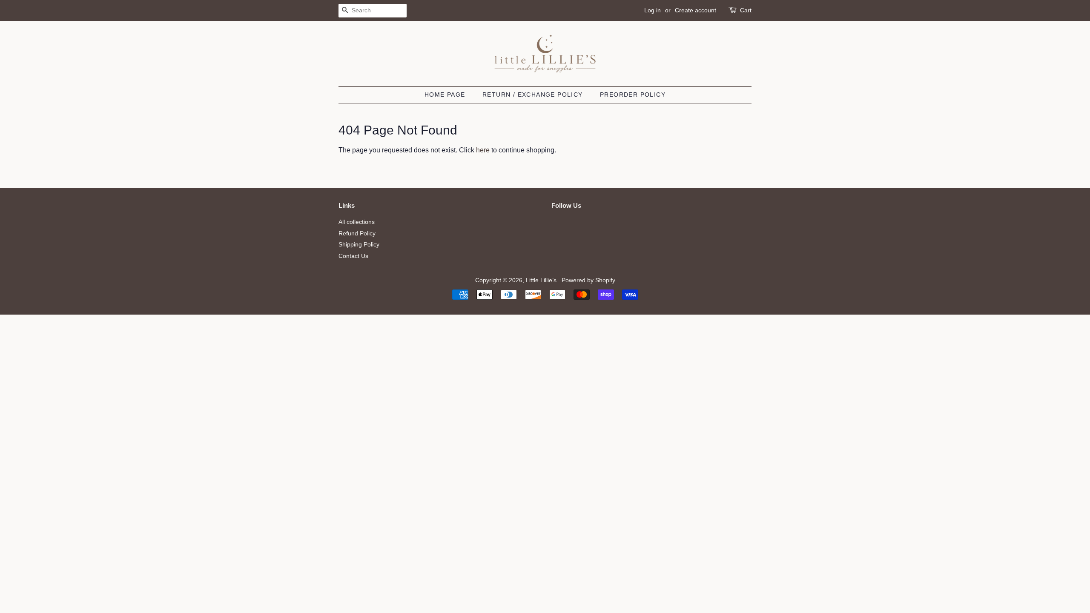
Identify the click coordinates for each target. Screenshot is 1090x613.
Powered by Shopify (588, 280)
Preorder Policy (632, 94)
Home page (445, 94)
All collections (356, 222)
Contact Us (353, 256)
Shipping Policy (358, 244)
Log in (652, 10)
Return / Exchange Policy (532, 94)
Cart (746, 10)
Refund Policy (357, 233)
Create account (695, 10)
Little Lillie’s (542, 280)
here (483, 150)
